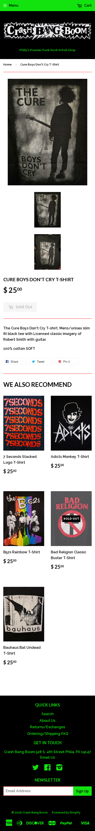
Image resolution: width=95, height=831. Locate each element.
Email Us (47, 757)
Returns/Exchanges (47, 727)
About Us (47, 720)
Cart (87, 5)
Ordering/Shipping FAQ (47, 734)
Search (48, 714)
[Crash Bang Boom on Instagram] (59, 769)
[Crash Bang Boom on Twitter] (35, 769)
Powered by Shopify (66, 812)
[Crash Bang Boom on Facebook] (47, 769)
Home (7, 64)
